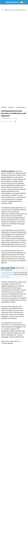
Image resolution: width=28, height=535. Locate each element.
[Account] (25, 2)
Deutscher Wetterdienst (22, 107)
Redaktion (11, 107)
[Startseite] (12, 2)
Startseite (3, 107)
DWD (11, 325)
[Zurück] (2, 10)
